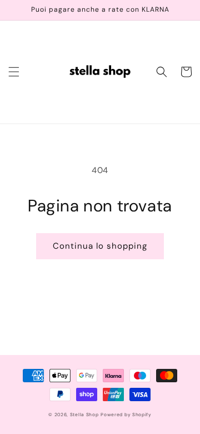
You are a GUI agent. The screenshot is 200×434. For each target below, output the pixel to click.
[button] (14, 72)
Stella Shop (84, 415)
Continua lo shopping (100, 245)
